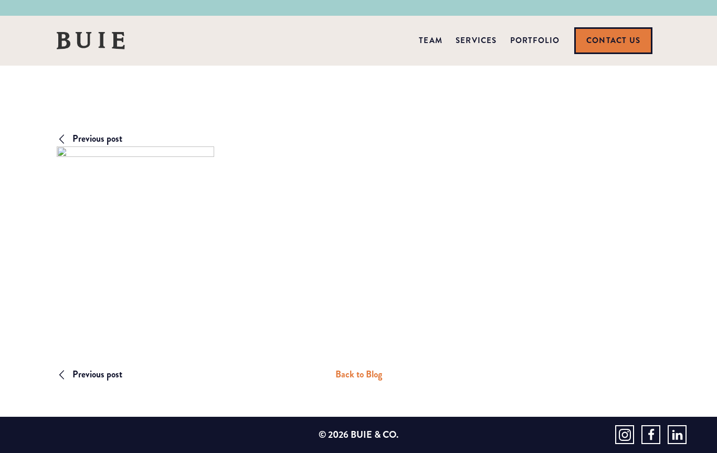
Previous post (97, 138)
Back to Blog (358, 374)
